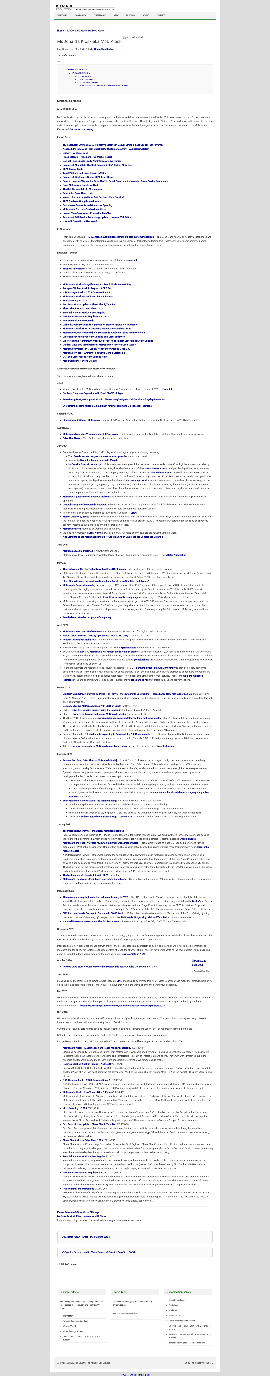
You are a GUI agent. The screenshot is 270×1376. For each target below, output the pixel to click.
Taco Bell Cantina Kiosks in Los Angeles (84, 312)
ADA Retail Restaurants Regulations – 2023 (86, 316)
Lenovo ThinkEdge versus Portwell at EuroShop (87, 213)
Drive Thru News (71, 438)
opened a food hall (139, 679)
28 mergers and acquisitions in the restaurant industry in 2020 (95, 897)
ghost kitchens (141, 659)
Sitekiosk (173, 1310)
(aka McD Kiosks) (82, 73)
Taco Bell (162, 917)
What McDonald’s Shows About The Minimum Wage (90, 800)
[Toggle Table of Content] (59, 62)
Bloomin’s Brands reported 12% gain (99, 460)
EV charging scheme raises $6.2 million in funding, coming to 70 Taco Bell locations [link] (107, 405)
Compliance (100, 15)
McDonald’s (127, 917)
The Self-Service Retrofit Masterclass (82, 189)
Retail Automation (176, 555)
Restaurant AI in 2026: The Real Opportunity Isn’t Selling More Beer (98, 165)
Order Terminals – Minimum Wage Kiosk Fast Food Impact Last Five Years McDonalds (108, 340)
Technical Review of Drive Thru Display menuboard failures (93, 830)
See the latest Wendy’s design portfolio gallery (87, 617)
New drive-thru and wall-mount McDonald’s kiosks (99, 714)
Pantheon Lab (175, 1315)
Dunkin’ (196, 901)
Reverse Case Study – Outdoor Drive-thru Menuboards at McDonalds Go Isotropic (105, 966)
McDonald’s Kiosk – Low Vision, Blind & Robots (88, 296)
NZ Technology (69, 1331)
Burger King (140, 917)
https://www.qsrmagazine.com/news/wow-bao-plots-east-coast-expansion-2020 (122, 1005)
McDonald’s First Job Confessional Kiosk (84, 209)
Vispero (66, 1326)
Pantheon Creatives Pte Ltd (181, 1334)
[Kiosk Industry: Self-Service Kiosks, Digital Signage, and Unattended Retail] (84, 10)
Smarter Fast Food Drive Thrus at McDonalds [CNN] (90, 760)
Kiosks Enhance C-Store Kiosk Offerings (78, 1212)
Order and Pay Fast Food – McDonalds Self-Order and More (94, 336)
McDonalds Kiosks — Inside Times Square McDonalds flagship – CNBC (98, 1252)
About (146, 15)
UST (171, 1326)
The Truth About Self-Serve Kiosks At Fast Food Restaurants (94, 569)
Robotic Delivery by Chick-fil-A (79, 639)
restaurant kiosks (140, 480)
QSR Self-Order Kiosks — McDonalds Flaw (85, 356)
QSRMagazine (128, 647)
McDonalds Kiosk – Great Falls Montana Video (86, 1236)
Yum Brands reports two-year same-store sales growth (97, 456)
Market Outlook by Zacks (76, 516)
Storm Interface (176, 1321)
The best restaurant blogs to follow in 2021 (85, 875)
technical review (165, 746)
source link (131, 260)
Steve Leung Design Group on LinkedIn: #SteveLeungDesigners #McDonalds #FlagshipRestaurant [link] (114, 399)
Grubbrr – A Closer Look (75, 153)
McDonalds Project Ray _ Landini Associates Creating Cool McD (96, 348)
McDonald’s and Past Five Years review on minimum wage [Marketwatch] (101, 842)
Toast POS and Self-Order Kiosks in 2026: (85, 173)
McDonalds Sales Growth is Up (84, 464)
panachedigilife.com (178, 1343)
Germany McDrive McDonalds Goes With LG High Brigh (91, 706)
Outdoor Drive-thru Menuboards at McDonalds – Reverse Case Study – (99, 344)
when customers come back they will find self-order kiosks (130, 718)
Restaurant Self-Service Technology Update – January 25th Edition (97, 217)
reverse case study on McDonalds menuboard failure (99, 746)
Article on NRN (188, 838)
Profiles (130, 15)
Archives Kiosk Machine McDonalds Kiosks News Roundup (105, 86)
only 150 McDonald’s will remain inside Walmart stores (109, 651)
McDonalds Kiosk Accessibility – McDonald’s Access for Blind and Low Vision (104, 332)
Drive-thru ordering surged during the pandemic (96, 710)
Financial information (74, 268)
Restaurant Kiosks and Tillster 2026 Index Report (88, 177)
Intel (65, 1316)
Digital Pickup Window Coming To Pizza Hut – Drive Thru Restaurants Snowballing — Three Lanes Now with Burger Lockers (127, 694)
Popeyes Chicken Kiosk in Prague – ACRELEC (87, 288)
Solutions (62, 15)
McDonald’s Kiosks (77, 69)
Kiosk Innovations (177, 1300)
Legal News (94, 532)
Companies (80, 15)
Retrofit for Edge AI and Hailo (78, 193)
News (116, 15)
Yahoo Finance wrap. (162, 472)
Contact (161, 15)
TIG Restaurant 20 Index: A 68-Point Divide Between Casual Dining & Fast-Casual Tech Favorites (113, 144)
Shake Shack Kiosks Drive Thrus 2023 (83, 308)
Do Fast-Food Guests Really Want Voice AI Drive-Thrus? (92, 161)
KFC (150, 917)
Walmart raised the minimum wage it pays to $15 (106, 816)
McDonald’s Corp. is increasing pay (81, 585)
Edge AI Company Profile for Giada (81, 185)
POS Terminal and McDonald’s (78, 320)
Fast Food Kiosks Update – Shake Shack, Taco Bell (89, 304)
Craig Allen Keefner (104, 49)
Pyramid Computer (71, 1321)
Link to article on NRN (133, 954)
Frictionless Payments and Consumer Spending (87, 205)
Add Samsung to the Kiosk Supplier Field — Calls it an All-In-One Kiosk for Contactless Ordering (113, 536)
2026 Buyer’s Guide (73, 169)
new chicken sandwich (156, 468)
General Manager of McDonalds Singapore (85, 504)
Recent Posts (87, 76)
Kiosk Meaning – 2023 (75, 300)
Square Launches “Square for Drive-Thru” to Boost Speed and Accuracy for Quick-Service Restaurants (115, 181)
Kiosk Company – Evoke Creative (80, 360)
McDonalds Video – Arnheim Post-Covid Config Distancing (94, 352)
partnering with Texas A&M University (155, 667)
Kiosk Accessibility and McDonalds (81, 420)
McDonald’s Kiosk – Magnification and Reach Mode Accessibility (97, 284)
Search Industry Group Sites (125, 1313)
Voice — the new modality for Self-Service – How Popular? (93, 197)
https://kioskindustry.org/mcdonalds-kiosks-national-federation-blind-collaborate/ (106, 581)
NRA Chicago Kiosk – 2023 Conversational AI (87, 292)
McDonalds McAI (72, 528)
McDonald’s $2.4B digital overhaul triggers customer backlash (121, 236)
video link (167, 389)
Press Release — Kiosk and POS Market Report (87, 157)
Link (119, 981)
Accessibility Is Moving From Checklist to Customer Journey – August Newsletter (106, 149)
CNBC (134, 512)
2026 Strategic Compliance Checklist (82, 201)
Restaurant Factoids (90, 83)
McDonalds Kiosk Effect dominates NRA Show (81, 1216)
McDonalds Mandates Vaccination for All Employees (90, 434)
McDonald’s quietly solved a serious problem (86, 496)
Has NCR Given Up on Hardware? (80, 221)
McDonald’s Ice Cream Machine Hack (82, 631)
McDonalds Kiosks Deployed (78, 551)
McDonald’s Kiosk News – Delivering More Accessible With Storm (97, 328)
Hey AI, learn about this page (135, 1375)
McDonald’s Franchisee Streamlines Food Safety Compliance (94, 879)
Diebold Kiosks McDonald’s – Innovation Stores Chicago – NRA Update (100, 324)
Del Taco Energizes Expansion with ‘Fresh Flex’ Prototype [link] (93, 393)
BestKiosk (173, 1305)
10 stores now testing (81, 129)
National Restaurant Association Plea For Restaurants (91, 921)
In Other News (87, 80)
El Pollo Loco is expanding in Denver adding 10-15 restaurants (117, 734)
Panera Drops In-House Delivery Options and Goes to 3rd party (95, 635)
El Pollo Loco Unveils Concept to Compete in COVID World (93, 913)
